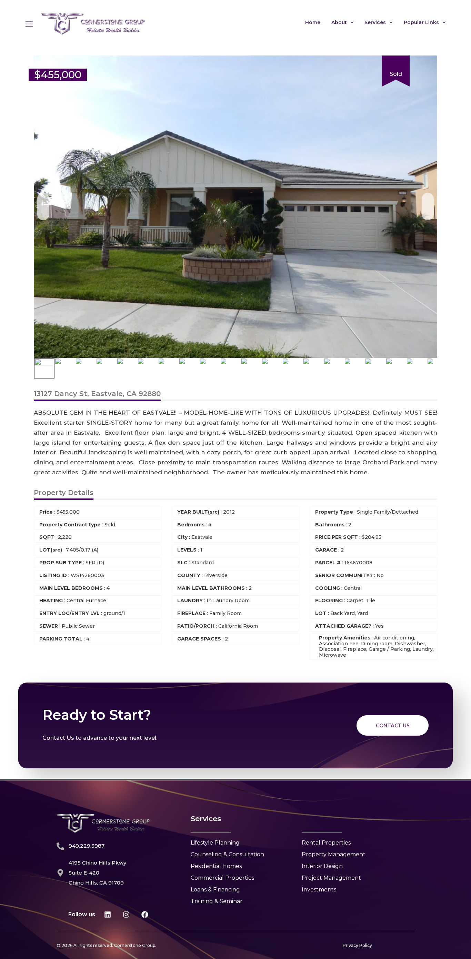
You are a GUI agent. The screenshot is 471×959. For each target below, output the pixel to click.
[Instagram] (126, 914)
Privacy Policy (357, 945)
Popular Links (421, 22)
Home (312, 22)
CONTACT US (392, 725)
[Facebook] (145, 914)
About (339, 22)
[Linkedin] (107, 914)
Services (375, 22)
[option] (235, 206)
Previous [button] (43, 206)
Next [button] (428, 206)
